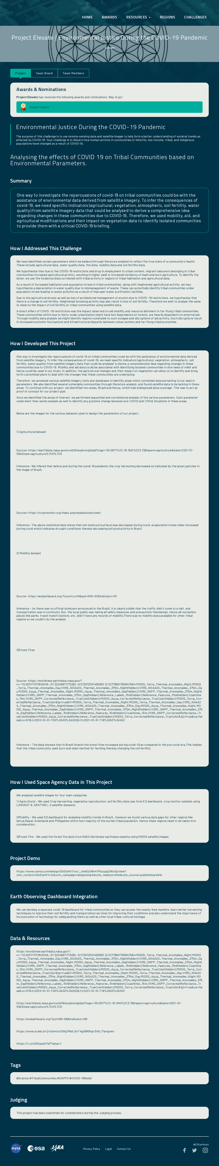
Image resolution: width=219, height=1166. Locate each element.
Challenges (195, 17)
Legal (108, 1149)
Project (20, 73)
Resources (136, 17)
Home (87, 17)
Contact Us (124, 1149)
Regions (167, 17)
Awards (109, 17)
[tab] (20, 73)
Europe (109, 47)
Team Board (44, 73)
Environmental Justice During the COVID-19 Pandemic (133, 37)
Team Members (73, 73)
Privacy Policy (91, 1149)
